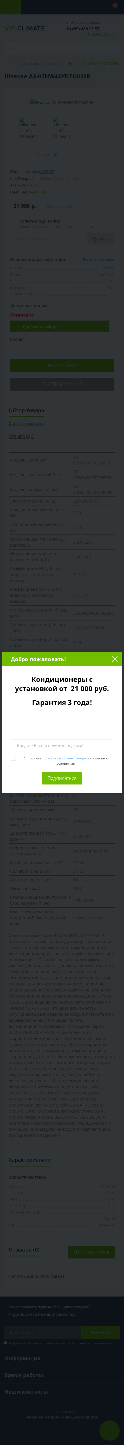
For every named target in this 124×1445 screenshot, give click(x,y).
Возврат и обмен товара (65, 758)
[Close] (114, 659)
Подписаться (62, 778)
